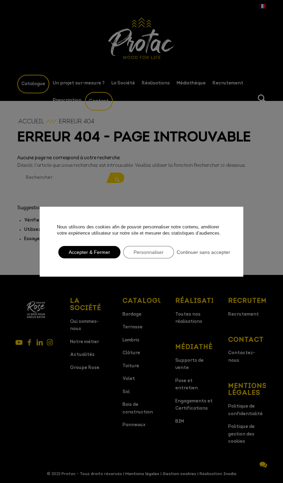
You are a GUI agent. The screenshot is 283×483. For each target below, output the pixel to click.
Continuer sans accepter (203, 252)
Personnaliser (149, 252)
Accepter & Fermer (89, 252)
